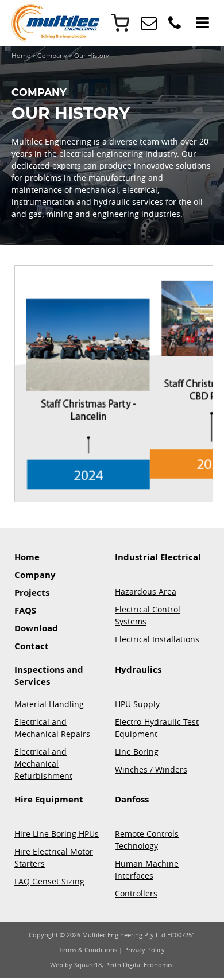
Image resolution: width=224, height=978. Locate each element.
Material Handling (49, 703)
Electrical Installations (157, 639)
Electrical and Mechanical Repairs (52, 727)
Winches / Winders (151, 769)
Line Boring (137, 751)
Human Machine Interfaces (147, 869)
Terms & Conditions (88, 950)
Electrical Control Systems (147, 615)
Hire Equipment (48, 799)
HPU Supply (137, 703)
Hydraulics (138, 669)
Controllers (136, 893)
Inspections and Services (48, 675)
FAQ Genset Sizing (49, 881)
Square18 (88, 965)
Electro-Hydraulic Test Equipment (157, 727)
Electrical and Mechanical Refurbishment (43, 763)
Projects (31, 593)
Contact (31, 646)
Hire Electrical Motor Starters (53, 857)
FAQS (25, 610)
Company (52, 56)
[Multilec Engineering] (149, 25)
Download (36, 628)
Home (20, 56)
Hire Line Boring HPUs (56, 833)
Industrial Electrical (158, 557)
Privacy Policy (144, 950)
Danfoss (132, 799)
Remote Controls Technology (147, 839)
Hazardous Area (145, 591)
